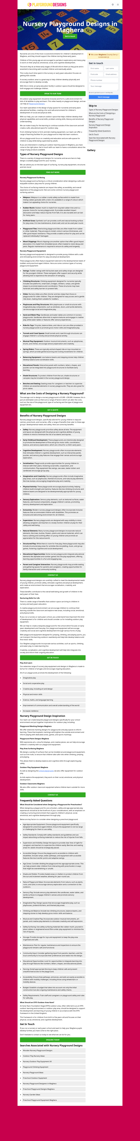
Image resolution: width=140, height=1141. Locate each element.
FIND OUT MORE (52, 172)
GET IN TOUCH (53, 658)
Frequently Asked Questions (100, 131)
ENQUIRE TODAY (53, 1040)
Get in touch (70, 36)
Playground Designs (37, 104)
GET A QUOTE (52, 410)
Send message (103, 97)
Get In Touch (94, 134)
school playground (46, 771)
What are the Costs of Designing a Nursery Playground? (102, 114)
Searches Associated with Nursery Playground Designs (102, 139)
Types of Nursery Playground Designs (103, 110)
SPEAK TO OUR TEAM (52, 93)
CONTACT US (53, 575)
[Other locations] (113, 4)
